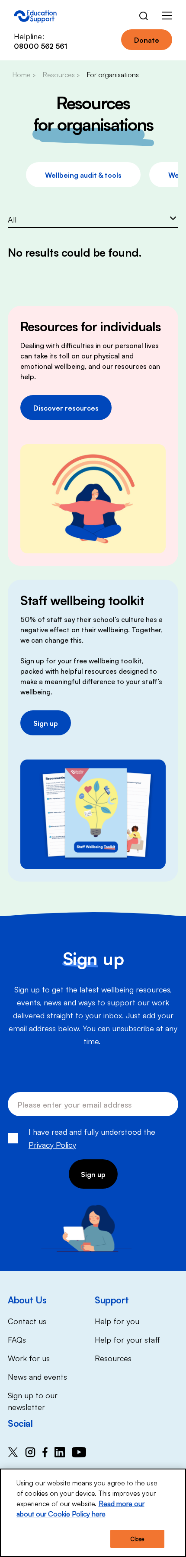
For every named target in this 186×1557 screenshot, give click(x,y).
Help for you (117, 1320)
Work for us (29, 1357)
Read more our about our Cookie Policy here (80, 1508)
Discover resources (66, 407)
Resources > (61, 74)
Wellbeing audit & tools (83, 174)
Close (137, 1539)
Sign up (45, 723)
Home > (23, 74)
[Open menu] (167, 17)
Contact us (27, 1320)
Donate (146, 39)
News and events (37, 1376)
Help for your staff (127, 1339)
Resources (113, 1357)
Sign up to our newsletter (33, 1400)
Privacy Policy (52, 1144)
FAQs (17, 1339)
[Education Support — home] (35, 16)
